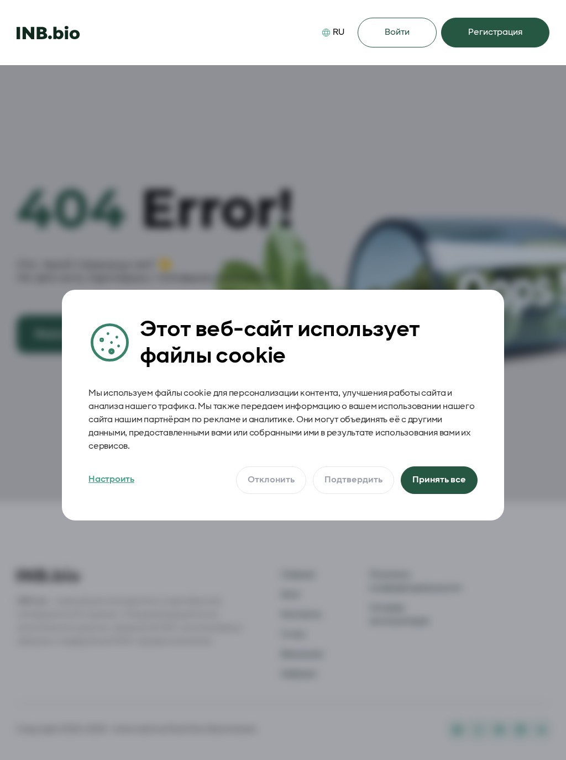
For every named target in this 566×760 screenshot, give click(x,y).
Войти (397, 32)
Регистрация (495, 32)
